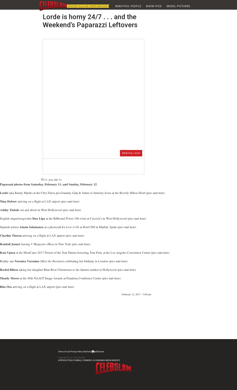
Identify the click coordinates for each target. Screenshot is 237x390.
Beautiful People (128, 6)
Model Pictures (178, 6)
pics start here (155, 193)
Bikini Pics (154, 6)
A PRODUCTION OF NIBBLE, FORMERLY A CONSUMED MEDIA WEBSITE (89, 360)
